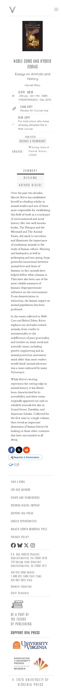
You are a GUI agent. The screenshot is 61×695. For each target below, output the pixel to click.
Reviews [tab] (30, 177)
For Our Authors (20, 489)
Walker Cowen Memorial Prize (29, 529)
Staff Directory (20, 593)
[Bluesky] (20, 545)
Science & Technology (32, 141)
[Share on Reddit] (26, 450)
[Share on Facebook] (11, 450)
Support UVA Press (22, 513)
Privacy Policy (20, 536)
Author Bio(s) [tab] (30, 185)
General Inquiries (21, 586)
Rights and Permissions (25, 497)
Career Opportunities (24, 521)
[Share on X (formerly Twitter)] (19, 450)
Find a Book (18, 481)
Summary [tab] (30, 170)
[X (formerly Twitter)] (27, 545)
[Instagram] (33, 545)
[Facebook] (14, 545)
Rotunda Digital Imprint (25, 505)
